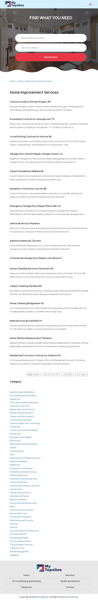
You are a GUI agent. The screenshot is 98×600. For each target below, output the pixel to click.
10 (65, 374)
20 (70, 374)
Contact (70, 587)
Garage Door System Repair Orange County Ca (36, 153)
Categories (26, 587)
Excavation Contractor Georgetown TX (32, 119)
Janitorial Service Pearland (25, 223)
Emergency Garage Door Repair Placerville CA (35, 205)
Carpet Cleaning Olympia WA (26, 285)
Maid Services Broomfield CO (26, 320)
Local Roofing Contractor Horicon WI (31, 136)
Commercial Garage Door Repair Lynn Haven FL (36, 258)
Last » (84, 374)
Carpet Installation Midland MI (26, 171)
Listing (20, 81)
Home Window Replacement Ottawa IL (31, 338)
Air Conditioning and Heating (26, 581)
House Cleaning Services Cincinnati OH (31, 268)
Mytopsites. (43, 597)
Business (70, 575)
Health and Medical (70, 581)
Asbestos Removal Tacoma (25, 240)
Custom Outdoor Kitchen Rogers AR (30, 101)
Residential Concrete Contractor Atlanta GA (35, 355)
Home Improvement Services (38, 81)
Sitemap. (74, 597)
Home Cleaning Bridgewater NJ (27, 303)
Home (12, 81)
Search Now (51, 57)
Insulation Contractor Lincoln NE (28, 188)
